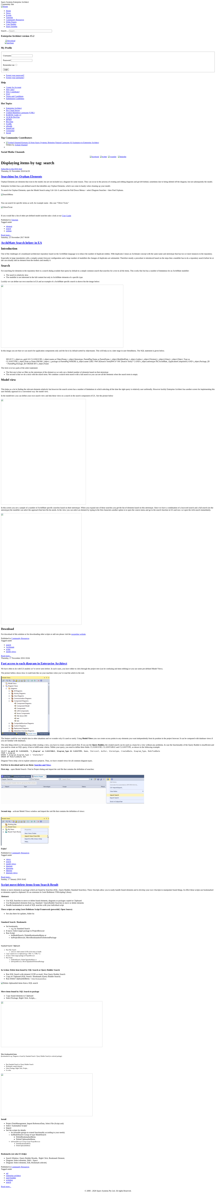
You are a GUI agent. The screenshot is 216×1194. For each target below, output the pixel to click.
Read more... (6, 235)
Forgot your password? (15, 75)
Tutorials (14, 220)
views (8, 859)
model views (11, 652)
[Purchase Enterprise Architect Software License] (7, 43)
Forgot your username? (15, 78)
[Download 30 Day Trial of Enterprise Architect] (8, 41)
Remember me (8, 65)
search (8, 229)
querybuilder (11, 1178)
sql (7, 1173)
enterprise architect (13, 1176)
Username (7, 56)
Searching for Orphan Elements (21, 176)
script (8, 649)
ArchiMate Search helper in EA (21, 242)
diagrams (9, 868)
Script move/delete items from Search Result (29, 884)
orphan (9, 231)
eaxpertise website (78, 634)
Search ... (4, 31)
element (9, 226)
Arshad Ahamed (21, 145)
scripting (9, 1180)
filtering (9, 871)
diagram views (12, 873)
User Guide (66, 216)
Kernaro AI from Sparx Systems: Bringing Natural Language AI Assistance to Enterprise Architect (60, 143)
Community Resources (20, 638)
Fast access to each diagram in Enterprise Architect (34, 663)
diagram (9, 866)
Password (7, 60)
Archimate (10, 647)
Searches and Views (42, 765)
